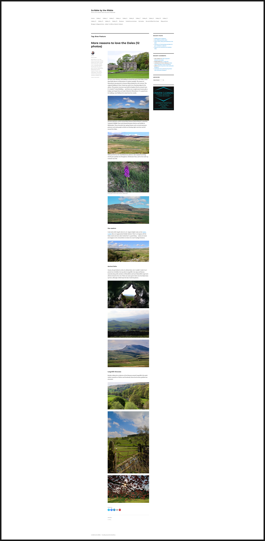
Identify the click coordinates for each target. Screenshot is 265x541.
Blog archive (164, 21)
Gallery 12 (93, 21)
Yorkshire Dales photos (96, 73)
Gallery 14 (107, 21)
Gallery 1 (98, 18)
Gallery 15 (114, 21)
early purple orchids (98, 60)
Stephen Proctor (94, 71)
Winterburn (99, 72)
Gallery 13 (100, 21)
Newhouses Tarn (95, 66)
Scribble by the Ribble (102, 10)
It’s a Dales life (165, 61)
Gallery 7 (138, 18)
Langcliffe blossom (98, 65)
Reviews (121, 21)
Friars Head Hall (94, 63)
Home (93, 18)
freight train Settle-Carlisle (97, 62)
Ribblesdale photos (95, 69)
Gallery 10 (158, 18)
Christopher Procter (158, 68)
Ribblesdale (100, 68)
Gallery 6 (131, 18)
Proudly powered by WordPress (108, 535)
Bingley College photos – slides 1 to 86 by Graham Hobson (107, 24)
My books (141, 21)
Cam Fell (99, 59)
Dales (92, 60)
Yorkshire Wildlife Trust (96, 75)
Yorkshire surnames (131, 21)
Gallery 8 (144, 18)
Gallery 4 (118, 18)
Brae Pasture (94, 59)
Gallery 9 (151, 18)
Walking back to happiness (160, 38)
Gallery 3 (111, 18)
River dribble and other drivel (160, 40)
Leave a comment (95, 77)
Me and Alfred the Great (152, 21)
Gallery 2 (105, 18)
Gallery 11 (165, 18)
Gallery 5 (125, 18)
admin (92, 55)
